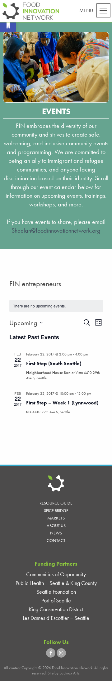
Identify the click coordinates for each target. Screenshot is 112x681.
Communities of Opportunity (56, 574)
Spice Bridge (56, 510)
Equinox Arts (69, 673)
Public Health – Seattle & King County (56, 583)
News (56, 533)
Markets (56, 518)
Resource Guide (56, 503)
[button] (8, 24)
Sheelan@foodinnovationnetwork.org (56, 230)
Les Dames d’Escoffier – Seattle (56, 617)
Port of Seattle (56, 600)
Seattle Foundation (56, 591)
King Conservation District (56, 609)
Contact (56, 540)
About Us (56, 525)
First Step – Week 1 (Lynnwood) (62, 402)
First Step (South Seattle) (53, 363)
